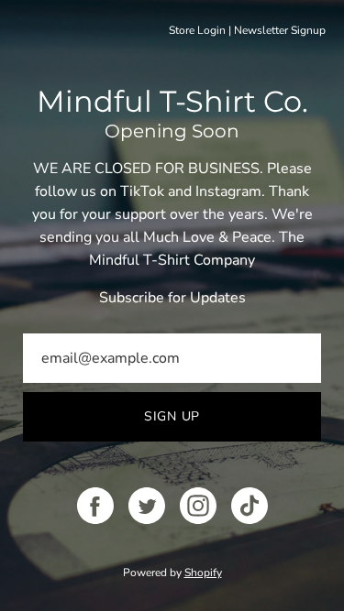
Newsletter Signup (280, 30)
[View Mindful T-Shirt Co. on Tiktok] (249, 505)
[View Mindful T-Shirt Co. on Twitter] (146, 505)
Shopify (203, 572)
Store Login (197, 30)
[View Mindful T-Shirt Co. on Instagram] (198, 505)
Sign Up (172, 416)
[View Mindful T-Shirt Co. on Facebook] (95, 505)
